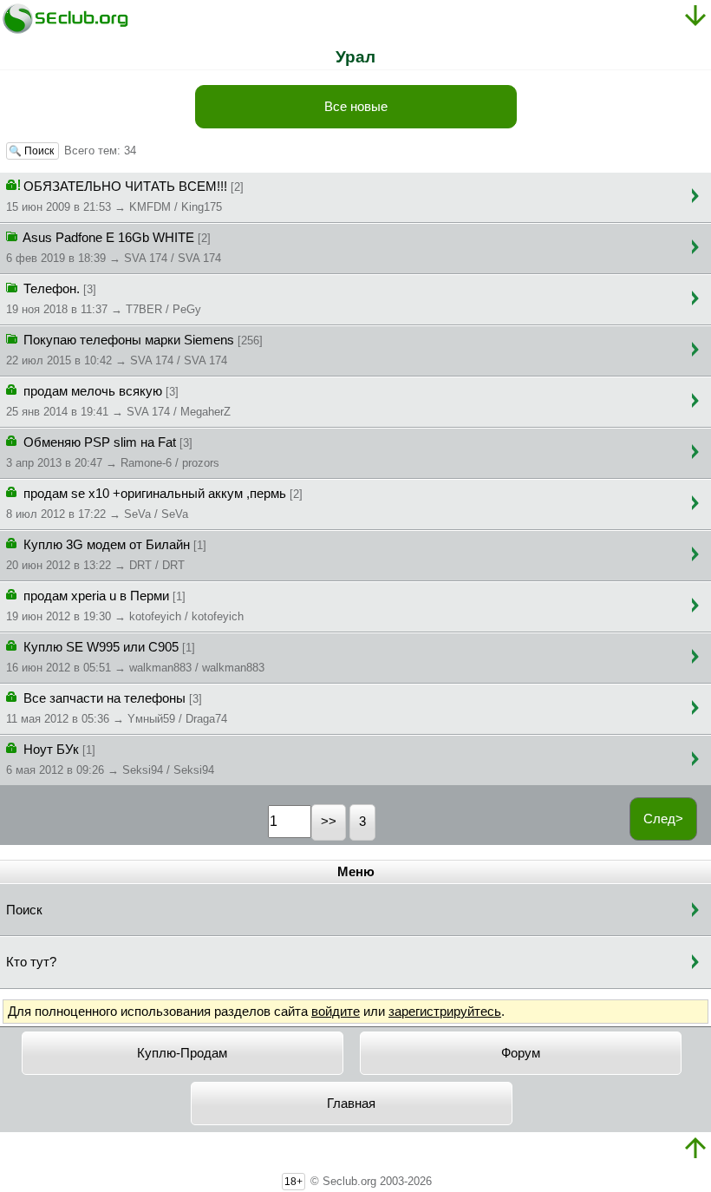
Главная (351, 1103)
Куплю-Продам (182, 1053)
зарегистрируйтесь (444, 1011)
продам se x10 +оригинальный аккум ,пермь (154, 504)
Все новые (356, 107)
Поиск (24, 910)
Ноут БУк (110, 759)
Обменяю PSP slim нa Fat (112, 452)
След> (663, 819)
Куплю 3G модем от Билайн (106, 555)
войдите (335, 1011)
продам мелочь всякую (118, 401)
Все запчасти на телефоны (116, 708)
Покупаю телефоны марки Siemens (134, 350)
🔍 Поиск (32, 151)
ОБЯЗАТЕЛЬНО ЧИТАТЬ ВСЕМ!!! (125, 196)
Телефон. (103, 299)
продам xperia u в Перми (125, 606)
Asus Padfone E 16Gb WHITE (113, 248)
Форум (520, 1053)
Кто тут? (31, 962)
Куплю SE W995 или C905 (135, 657)
